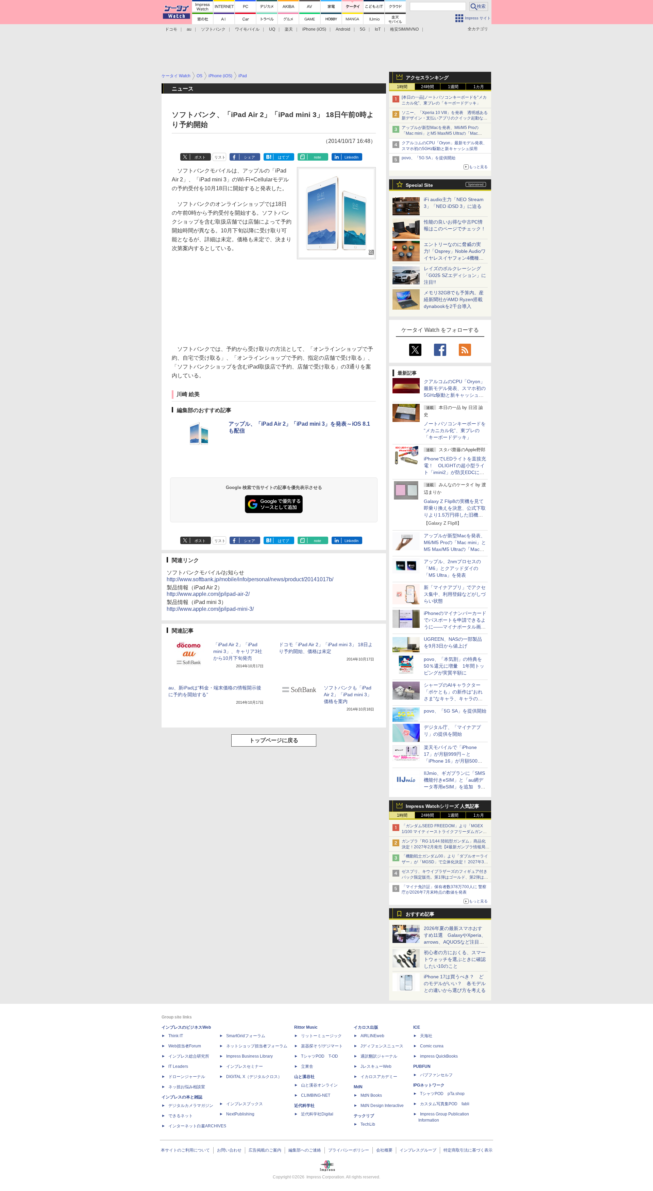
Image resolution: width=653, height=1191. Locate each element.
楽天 (289, 29)
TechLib (368, 1124)
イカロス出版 (366, 1027)
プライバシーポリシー (348, 1150)
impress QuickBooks (439, 1056)
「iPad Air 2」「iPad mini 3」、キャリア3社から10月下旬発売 (237, 651)
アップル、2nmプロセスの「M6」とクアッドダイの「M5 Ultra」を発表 (452, 568)
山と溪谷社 (304, 1076)
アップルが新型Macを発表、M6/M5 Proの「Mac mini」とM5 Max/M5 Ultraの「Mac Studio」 (440, 133)
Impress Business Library (249, 1056)
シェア (249, 157)
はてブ (283, 157)
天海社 (426, 1035)
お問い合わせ (229, 1150)
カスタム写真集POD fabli (444, 1104)
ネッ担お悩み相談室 (186, 1086)
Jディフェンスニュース (382, 1046)
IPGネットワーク (429, 1085)
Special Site (419, 185)
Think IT (175, 1035)
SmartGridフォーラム (245, 1035)
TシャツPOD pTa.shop (442, 1093)
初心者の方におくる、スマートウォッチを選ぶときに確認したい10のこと (455, 959)
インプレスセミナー (244, 1066)
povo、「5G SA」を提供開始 (428, 158)
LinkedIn (351, 157)
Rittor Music (306, 1027)
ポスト (200, 157)
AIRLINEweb (372, 1035)
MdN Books (371, 1095)
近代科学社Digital (317, 1114)
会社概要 (384, 1150)
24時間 (427, 86)
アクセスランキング (427, 77)
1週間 (453, 86)
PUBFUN (422, 1066)
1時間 (402, 86)
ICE (416, 1027)
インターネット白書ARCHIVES (197, 1126)
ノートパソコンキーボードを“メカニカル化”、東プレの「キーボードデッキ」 (455, 430)
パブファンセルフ (436, 1075)
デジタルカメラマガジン (190, 1105)
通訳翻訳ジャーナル (379, 1056)
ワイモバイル (247, 29)
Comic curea (431, 1046)
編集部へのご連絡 (304, 1150)
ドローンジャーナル (186, 1076)
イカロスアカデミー (379, 1076)
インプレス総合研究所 (188, 1056)
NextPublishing (240, 1114)
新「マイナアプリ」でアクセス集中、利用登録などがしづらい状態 (455, 594)
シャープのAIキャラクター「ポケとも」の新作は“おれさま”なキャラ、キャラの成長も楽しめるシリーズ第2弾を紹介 (454, 698)
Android (343, 29)
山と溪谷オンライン (319, 1085)
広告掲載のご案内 (265, 1150)
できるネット (180, 1115)
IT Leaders (178, 1066)
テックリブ (364, 1115)
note (317, 157)
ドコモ (171, 29)
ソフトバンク (213, 29)
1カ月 (478, 86)
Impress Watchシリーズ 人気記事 (442, 806)
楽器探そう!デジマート (322, 1046)
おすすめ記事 (420, 914)
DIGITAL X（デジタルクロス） (254, 1076)
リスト (219, 157)
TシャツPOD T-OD (319, 1056)
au (189, 29)
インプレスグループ (418, 1150)
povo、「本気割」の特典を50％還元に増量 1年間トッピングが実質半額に (454, 665)
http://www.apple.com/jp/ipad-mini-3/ (210, 609)
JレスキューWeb (376, 1066)
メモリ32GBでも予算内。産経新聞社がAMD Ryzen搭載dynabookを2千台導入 (454, 299)
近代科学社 (304, 1105)
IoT (378, 29)
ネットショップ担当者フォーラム (256, 1046)
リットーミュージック (321, 1035)
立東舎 (307, 1066)
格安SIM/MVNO (404, 29)
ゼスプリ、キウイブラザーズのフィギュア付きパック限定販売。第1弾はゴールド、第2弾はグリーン (445, 877)
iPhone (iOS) (314, 29)
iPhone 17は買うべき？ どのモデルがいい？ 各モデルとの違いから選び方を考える (455, 983)
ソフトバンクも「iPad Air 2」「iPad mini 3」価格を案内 (348, 694)
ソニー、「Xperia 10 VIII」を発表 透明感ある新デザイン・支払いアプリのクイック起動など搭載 (445, 118)
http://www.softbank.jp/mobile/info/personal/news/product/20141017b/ (250, 579)
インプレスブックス (244, 1104)
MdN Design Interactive (382, 1105)
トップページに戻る (273, 740)
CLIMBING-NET (315, 1095)
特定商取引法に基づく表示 (467, 1150)
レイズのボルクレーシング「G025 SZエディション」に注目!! (455, 275)
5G (362, 29)
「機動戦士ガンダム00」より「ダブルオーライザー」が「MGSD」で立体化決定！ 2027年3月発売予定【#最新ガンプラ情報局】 (445, 862)
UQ (272, 29)
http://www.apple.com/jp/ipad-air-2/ (208, 594)
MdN (358, 1086)
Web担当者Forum (184, 1046)
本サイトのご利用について (185, 1150)
